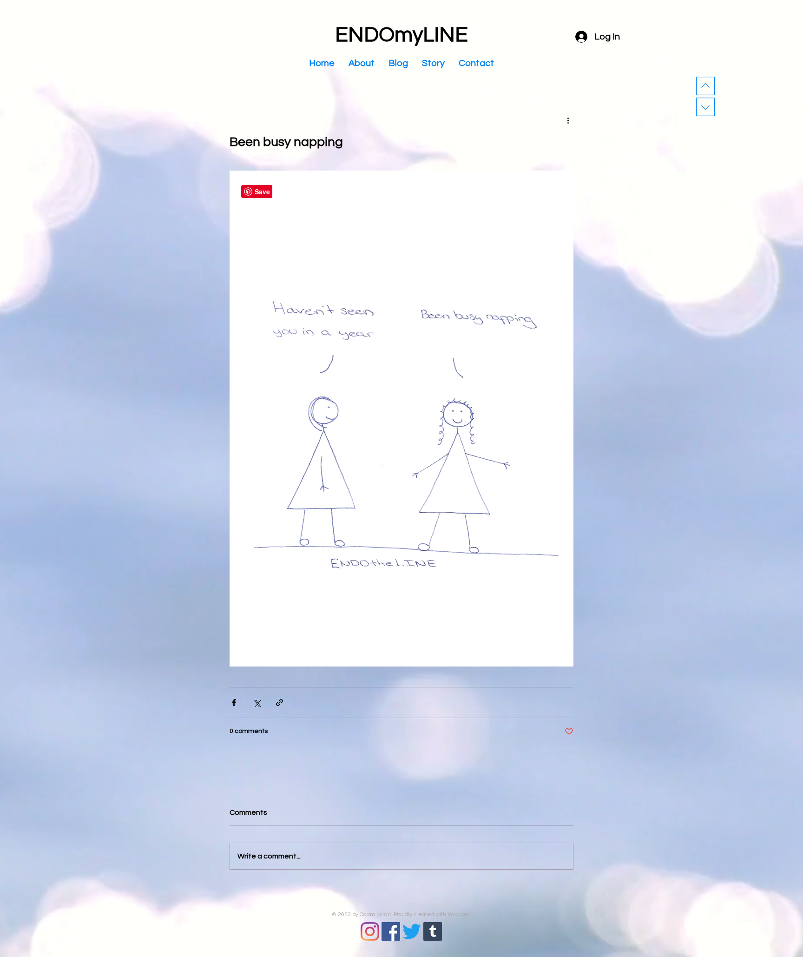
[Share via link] (279, 702)
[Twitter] (411, 931)
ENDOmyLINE (401, 35)
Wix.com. (459, 914)
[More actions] (567, 119)
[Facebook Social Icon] (391, 931)
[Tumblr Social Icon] (432, 931)
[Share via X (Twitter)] (256, 702)
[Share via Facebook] (234, 702)
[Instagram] (370, 931)
